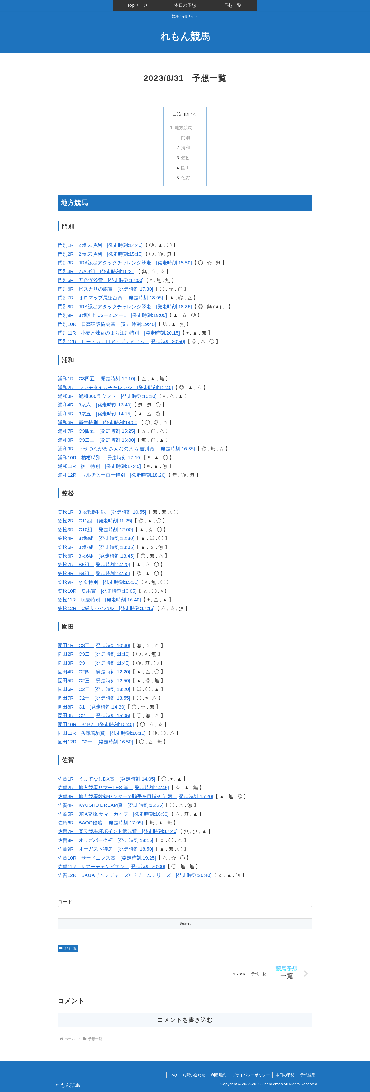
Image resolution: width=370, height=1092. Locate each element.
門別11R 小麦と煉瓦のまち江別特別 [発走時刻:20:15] (119, 333)
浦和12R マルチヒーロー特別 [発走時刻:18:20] (112, 475)
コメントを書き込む (185, 1019)
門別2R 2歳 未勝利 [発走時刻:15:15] (100, 254)
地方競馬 (183, 127)
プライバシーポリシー (251, 1075)
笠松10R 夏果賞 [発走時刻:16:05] (97, 591)
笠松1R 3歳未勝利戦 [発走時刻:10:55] (102, 512)
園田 (185, 167)
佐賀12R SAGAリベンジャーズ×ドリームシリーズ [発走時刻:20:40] (135, 875)
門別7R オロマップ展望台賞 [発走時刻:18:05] (110, 297)
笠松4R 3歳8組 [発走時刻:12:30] (96, 538)
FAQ (173, 1075)
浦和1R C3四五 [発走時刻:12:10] (96, 378)
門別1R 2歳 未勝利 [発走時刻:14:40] (100, 245)
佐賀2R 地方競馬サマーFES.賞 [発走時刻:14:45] (113, 787)
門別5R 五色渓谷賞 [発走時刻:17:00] (101, 280)
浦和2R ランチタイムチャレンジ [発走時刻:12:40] (115, 387)
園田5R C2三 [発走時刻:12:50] (94, 680)
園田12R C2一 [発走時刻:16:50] (95, 742)
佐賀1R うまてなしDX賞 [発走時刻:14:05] (106, 779)
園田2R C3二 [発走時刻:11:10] (94, 654)
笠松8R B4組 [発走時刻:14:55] (94, 573)
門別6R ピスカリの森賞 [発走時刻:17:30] (105, 289)
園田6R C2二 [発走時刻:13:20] (94, 689)
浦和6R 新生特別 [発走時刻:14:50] (98, 422)
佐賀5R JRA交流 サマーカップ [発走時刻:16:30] (113, 814)
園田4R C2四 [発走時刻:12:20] (94, 671)
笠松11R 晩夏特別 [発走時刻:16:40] (99, 599)
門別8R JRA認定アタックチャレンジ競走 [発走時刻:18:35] (125, 306)
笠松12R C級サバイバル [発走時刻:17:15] (106, 608)
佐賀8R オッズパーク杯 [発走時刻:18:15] (105, 840)
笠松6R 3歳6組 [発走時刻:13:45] (96, 556)
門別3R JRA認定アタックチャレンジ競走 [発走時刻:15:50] (125, 262)
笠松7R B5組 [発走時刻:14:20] (94, 564)
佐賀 (185, 177)
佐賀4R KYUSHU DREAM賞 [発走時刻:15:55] (110, 805)
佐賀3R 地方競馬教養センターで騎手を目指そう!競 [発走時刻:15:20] (135, 796)
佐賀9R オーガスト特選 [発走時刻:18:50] (105, 849)
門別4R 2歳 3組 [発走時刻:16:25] (97, 271)
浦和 (185, 147)
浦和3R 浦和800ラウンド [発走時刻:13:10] (107, 396)
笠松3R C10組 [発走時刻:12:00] (95, 529)
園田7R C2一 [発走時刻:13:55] (94, 698)
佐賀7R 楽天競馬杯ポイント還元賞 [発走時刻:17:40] (118, 831)
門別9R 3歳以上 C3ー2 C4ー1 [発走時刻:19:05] (112, 315)
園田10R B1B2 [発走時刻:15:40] (96, 724)
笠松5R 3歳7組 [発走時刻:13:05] (96, 547)
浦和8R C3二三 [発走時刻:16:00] (96, 440)
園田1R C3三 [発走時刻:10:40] (94, 645)
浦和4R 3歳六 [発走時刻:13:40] (95, 405)
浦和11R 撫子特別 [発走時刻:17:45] (99, 466)
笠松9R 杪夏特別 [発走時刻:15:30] (98, 582)
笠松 (185, 157)
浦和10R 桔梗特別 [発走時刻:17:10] (99, 457)
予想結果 (307, 1075)
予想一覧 (70, 948)
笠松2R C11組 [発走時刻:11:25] (95, 520)
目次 (177, 114)
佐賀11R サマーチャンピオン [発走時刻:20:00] (111, 866)
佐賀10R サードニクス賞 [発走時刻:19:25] (107, 858)
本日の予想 (284, 1075)
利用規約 (218, 1075)
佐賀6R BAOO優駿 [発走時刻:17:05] (100, 822)
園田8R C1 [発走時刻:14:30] (91, 707)
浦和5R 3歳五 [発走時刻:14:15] (95, 414)
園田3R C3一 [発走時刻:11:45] (94, 663)
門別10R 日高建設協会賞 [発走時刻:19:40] (107, 324)
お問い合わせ (194, 1075)
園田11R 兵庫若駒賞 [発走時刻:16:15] (102, 733)
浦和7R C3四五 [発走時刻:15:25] (96, 431)
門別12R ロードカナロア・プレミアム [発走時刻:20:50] (121, 341)
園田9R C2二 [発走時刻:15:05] (94, 715)
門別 (185, 137)
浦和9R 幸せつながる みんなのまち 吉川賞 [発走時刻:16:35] (126, 448)
